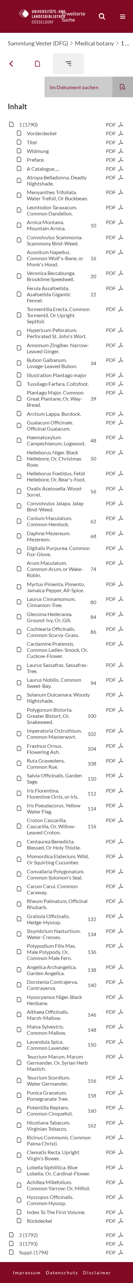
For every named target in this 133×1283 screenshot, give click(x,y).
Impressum (27, 1272)
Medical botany (94, 43)
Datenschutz (62, 1272)
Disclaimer (97, 1272)
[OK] (102, 16)
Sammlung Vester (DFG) (38, 43)
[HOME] (45, 16)
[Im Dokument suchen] (122, 87)
